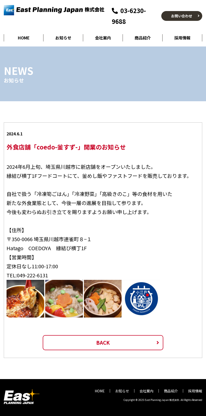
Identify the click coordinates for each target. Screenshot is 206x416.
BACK (103, 342)
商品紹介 (143, 38)
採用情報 (182, 38)
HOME (24, 38)
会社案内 (103, 38)
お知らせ (63, 38)
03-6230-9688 (129, 16)
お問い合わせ (181, 15)
